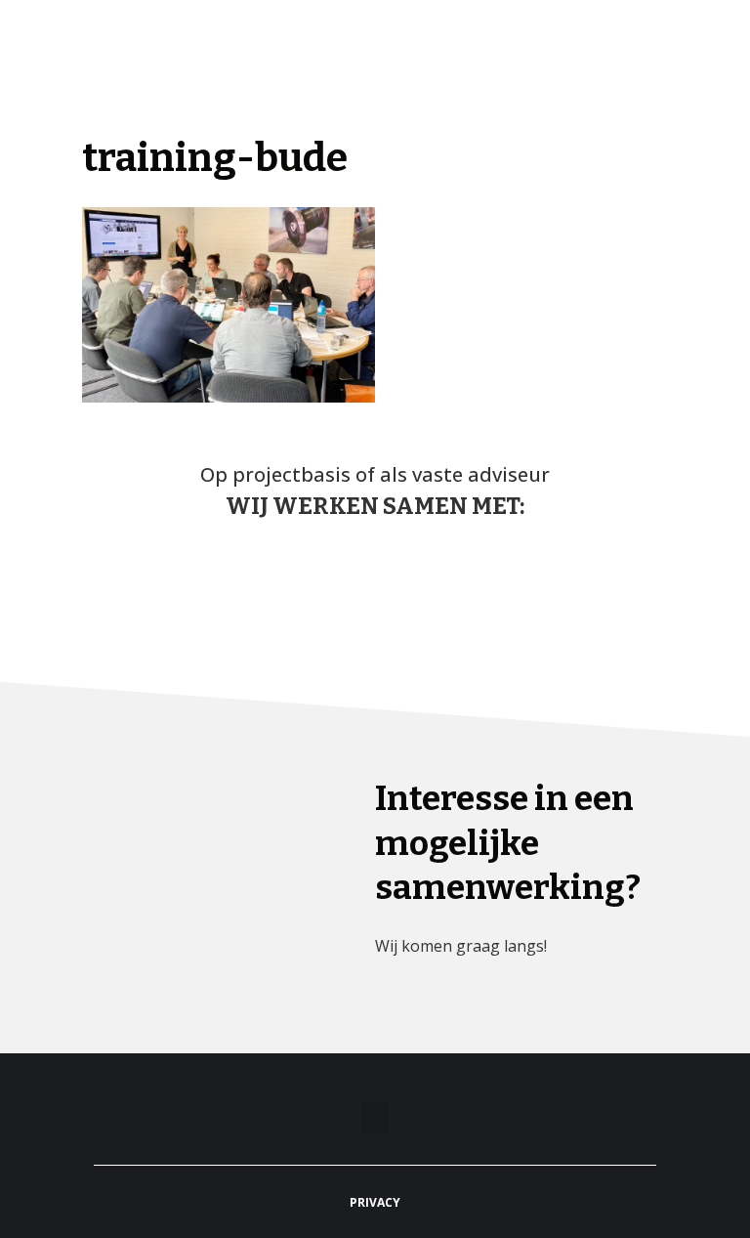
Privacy (375, 1202)
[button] (726, 54)
